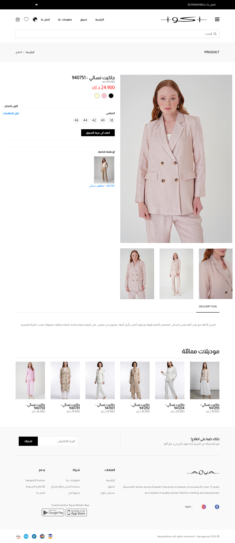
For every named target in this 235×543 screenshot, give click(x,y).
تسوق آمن (74, 492)
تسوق (83, 19)
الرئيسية (99, 19)
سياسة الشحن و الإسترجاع (65, 486)
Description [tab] (208, 306)
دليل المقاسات (11, 113)
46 (76, 120)
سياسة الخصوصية (35, 480)
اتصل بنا (45, 19)
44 (85, 120)
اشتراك (28, 441)
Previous (230, 160)
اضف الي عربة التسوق (98, 132)
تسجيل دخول (27, 4)
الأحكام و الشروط (35, 486)
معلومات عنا (65, 19)
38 (111, 120)
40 (103, 120)
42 (94, 120)
